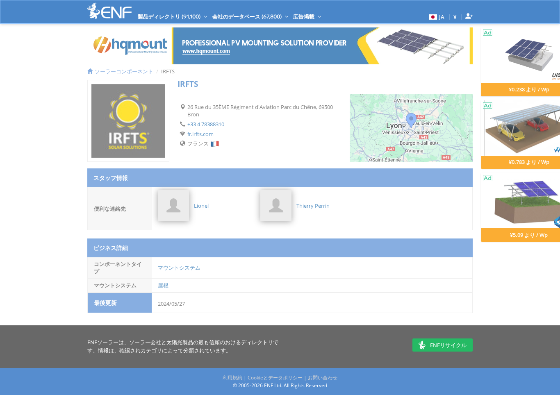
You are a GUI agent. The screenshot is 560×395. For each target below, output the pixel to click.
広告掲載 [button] (304, 16)
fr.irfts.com (200, 134)
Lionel (201, 205)
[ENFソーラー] (109, 10)
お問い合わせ (322, 377)
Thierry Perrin (313, 205)
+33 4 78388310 (205, 124)
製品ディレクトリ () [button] (170, 16)
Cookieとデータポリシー (275, 377)
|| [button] (455, 16)
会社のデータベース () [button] (247, 16)
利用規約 (232, 377)
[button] (435, 16)
